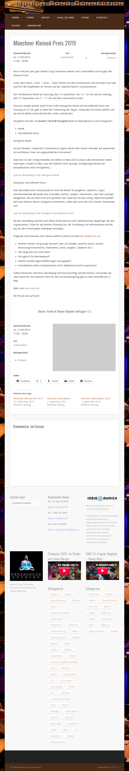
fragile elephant (70, 674)
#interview (73, 625)
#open (30, 17)
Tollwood (70, 736)
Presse (53, 729)
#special (54, 643)
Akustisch (68, 649)
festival (54, 674)
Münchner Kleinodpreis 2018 (95, 398)
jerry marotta (56, 686)
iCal (89, 311)
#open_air (105, 625)
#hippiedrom (56, 625)
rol (76, 729)
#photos (76, 637)
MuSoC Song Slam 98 (58, 507)
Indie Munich (103, 509)
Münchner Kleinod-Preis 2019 (28, 398)
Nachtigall (55, 711)
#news (15, 17)
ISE (52, 680)
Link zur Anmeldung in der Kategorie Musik (36, 175)
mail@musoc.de (92, 236)
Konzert (72, 686)
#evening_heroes (58, 600)
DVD (53, 668)
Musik (53, 705)
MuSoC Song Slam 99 (58, 518)
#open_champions (58, 637)
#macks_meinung (58, 631)
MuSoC (65, 705)
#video (67, 643)
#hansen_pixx (56, 618)
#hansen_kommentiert (60, 612)
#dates (45, 17)
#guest (54, 606)
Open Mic (69, 717)
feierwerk (66, 668)
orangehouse (73, 723)
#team (85, 17)
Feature (111, 57)
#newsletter (106, 618)
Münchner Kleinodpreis (58, 398)
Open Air (55, 717)
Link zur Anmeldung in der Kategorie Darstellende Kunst (43, 213)
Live (52, 692)
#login (16, 25)
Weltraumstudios (58, 742)
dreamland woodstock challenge (64, 662)
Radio (65, 729)
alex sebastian (57, 656)
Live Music (65, 692)
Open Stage (56, 723)
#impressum (34, 25)
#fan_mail (93, 606)
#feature (76, 600)
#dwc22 (68, 594)
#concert (54, 594)
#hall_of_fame (65, 17)
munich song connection (61, 699)
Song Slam (55, 736)
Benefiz (72, 656)
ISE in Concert (66, 680)
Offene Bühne (72, 711)
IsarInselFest (32, 288)
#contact (102, 17)
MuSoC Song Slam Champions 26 (63, 529)
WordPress (114, 767)
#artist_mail (94, 594)
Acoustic (54, 649)
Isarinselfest (67, 57)
